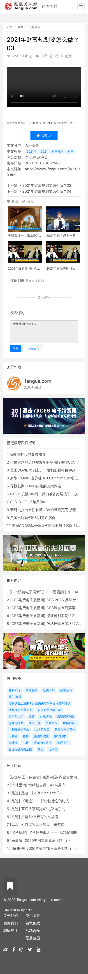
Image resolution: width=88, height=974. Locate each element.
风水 (15, 824)
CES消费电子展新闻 (27, 592)
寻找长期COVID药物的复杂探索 (35, 486)
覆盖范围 (32, 938)
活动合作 (32, 930)
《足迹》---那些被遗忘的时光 (45, 801)
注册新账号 (32, 348)
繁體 (54, 6)
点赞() (46, 135)
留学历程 (19, 832)
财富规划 (57, 151)
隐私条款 (32, 923)
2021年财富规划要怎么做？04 (46, 191)
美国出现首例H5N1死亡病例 (33, 517)
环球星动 (19, 785)
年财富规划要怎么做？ (51, 122)
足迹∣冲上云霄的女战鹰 (39, 816)
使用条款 (32, 915)
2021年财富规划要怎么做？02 (46, 185)
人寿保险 (35, 27)
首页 (10, 27)
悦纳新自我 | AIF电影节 (47, 785)
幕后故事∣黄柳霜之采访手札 (43, 808)
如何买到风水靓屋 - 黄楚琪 (43, 824)
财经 (21, 27)
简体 (45, 6)
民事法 (17, 840)
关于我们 (10, 915)
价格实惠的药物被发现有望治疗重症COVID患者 (48, 462)
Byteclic (26, 910)
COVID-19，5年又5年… (29, 502)
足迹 (15, 793)
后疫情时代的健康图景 (27, 454)
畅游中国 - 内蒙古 (25, 777)
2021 (44, 151)
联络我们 (10, 923)
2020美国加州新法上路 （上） (50, 840)
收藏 (15, 201)
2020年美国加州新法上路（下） (52, 848)
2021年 (31, 151)
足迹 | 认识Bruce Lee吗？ (42, 793)
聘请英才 (10, 930)
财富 (71, 151)
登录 (16, 348)
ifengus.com (37, 381)
